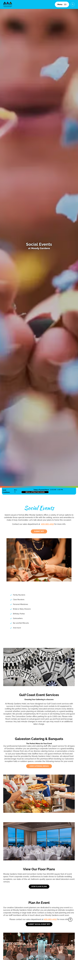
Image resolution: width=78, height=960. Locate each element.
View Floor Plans (39, 886)
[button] (62, 4)
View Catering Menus (39, 766)
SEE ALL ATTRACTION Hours (35, 492)
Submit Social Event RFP (39, 924)
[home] (7, 4)
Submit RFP (39, 531)
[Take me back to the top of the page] (70, 920)
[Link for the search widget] (73, 4)
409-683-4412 (47, 524)
